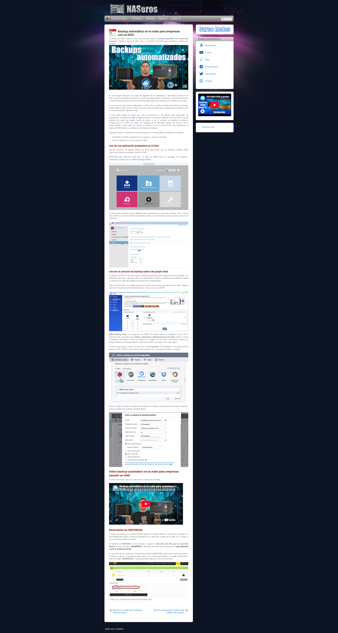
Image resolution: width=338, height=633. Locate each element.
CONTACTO (176, 19)
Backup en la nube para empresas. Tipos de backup (127, 611)
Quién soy (109, 629)
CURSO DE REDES (120, 19)
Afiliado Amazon (210, 45)
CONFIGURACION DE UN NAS (130, 599)
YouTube (208, 52)
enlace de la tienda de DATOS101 (149, 554)
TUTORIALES (137, 19)
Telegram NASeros (212, 67)
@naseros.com (208, 127)
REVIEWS (151, 19)
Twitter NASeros (210, 74)
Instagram (208, 81)
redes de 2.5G (166, 118)
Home (107, 19)
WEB (150, 599)
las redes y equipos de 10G (139, 118)
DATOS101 (113, 157)
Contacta (119, 629)
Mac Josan (114, 599)
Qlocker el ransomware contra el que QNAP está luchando (168, 611)
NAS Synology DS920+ (142, 160)
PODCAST (163, 19)
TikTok (207, 60)
